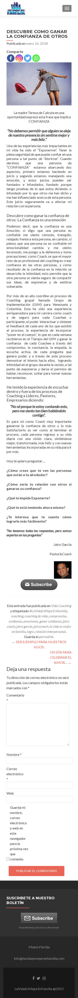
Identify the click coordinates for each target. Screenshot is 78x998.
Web (10, 793)
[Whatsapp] (36, 58)
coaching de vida (36, 616)
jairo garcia (24, 626)
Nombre (13, 754)
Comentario (15, 697)
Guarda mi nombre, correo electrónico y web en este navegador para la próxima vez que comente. (19, 833)
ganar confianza (50, 621)
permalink (46, 637)
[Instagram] (19, 58)
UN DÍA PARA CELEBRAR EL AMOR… (61, 657)
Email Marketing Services (31, 927)
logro (30, 631)
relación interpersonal (50, 631)
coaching (17, 616)
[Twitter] (27, 58)
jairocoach (41, 626)
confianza (15, 621)
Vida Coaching (61, 606)
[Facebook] (11, 58)
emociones (30, 621)
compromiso (58, 616)
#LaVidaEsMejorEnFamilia (48, 611)
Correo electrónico (14, 774)
